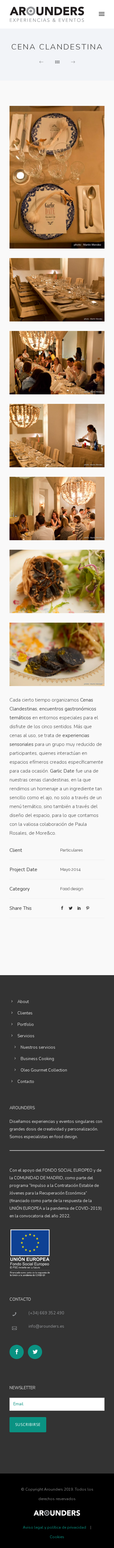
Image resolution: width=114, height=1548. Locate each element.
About (23, 1002)
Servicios (26, 1036)
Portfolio (25, 1024)
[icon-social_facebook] (18, 1352)
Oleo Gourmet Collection (44, 1070)
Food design (71, 888)
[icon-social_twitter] (35, 1352)
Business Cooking (37, 1059)
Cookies (57, 1536)
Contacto (25, 1082)
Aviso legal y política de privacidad (54, 1527)
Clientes (25, 1013)
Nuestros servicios (38, 1047)
